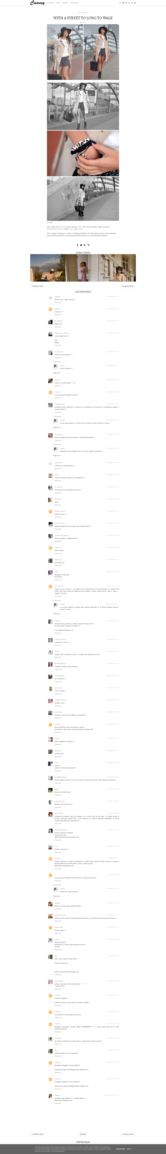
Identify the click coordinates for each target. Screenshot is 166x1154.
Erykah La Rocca (60, 523)
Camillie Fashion (60, 404)
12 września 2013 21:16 (112, 1038)
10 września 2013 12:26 (112, 420)
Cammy (62, 365)
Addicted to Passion (61, 700)
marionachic (58, 712)
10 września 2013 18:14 (112, 675)
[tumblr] (129, 3)
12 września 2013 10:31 (112, 995)
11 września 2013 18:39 (112, 874)
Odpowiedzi (57, 362)
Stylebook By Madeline (62, 535)
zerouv (72, 229)
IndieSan (57, 1095)
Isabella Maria (59, 927)
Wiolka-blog (58, 559)
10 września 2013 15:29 (112, 571)
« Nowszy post (37, 286)
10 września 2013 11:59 (112, 321)
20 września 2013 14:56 (112, 1062)
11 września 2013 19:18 (112, 915)
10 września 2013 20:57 (112, 738)
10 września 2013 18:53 (112, 688)
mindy (57, 572)
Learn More (120, 1149)
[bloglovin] (126, 3)
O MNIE (58, 3)
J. (55, 875)
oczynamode (58, 434)
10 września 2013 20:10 (112, 712)
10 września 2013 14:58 (112, 523)
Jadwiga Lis (58, 751)
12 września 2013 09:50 (112, 981)
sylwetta (57, 939)
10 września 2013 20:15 (112, 724)
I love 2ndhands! (60, 676)
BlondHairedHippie (60, 777)
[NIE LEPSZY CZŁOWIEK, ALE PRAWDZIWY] (118, 281)
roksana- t (58, 380)
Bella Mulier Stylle (60, 915)
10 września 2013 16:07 (112, 604)
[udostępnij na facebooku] (77, 245)
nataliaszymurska (60, 511)
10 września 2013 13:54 (112, 487)
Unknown (58, 392)
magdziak (58, 621)
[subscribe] (135, 3)
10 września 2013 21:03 (112, 750)
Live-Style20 (58, 487)
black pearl (58, 1038)
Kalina (57, 789)
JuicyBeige (58, 499)
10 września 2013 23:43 (112, 777)
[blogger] (132, 3)
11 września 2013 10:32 (112, 813)
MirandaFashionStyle (61, 830)
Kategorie (50, 3)
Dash (56, 846)
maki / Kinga (58, 813)
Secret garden (59, 688)
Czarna (57, 738)
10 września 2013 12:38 (112, 434)
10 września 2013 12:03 (112, 333)
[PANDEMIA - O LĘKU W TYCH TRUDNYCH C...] (83, 281)
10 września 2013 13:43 (112, 474)
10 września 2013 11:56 (112, 308)
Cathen (57, 763)
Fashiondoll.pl (59, 981)
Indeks (83, 1134)
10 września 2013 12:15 (112, 351)
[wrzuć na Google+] (85, 245)
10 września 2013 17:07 (112, 620)
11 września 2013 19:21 (112, 927)
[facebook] (120, 3)
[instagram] (123, 3)
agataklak (57, 297)
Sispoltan (57, 309)
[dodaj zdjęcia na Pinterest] (88, 245)
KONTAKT (65, 3)
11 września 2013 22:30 (112, 939)
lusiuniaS (57, 903)
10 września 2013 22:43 (112, 762)
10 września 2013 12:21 (112, 380)
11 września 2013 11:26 (112, 830)
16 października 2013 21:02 (111, 1095)
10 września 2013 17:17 (112, 651)
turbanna (57, 724)
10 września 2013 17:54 (112, 663)
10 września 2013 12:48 (112, 448)
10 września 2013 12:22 (112, 392)
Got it (129, 1149)
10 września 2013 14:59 (112, 535)
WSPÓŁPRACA (74, 3)
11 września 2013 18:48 (112, 903)
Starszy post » (128, 286)
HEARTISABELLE (60, 663)
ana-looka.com (59, 586)
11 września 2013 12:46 (112, 846)
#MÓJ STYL (83, 22)
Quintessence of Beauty (62, 333)
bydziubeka (59, 229)
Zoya (56, 956)
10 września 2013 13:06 (112, 462)
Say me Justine (59, 352)
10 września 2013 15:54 (112, 586)
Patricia (57, 475)
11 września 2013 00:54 (112, 789)
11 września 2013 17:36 (112, 858)
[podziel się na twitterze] (81, 245)
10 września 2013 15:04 (112, 547)
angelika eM (58, 462)
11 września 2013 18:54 (112, 888)
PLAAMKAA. (59, 321)
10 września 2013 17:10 (112, 639)
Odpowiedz (58, 302)
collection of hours (60, 639)
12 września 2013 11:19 (112, 1011)
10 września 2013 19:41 (112, 700)
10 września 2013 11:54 (112, 296)
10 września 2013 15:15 (112, 559)
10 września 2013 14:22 (112, 511)
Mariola (57, 651)
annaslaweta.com (60, 801)
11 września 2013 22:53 (112, 956)
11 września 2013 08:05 (112, 801)
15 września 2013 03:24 (112, 1050)
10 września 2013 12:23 (112, 365)
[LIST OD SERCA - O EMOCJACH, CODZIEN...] (47, 281)
